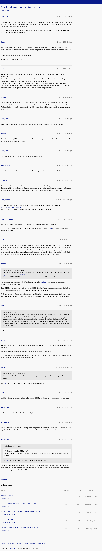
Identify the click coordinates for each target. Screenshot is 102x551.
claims (50, 228)
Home (3, 543)
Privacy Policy (41, 543)
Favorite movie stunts (9, 495)
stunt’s (6, 383)
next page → (5, 479)
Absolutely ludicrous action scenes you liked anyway (20, 527)
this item (43, 282)
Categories (10, 543)
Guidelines (19, 543)
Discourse (12, 548)
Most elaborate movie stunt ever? (20, 6)
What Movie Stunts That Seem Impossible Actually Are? (21, 511)
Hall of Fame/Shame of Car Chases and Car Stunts (19, 503)
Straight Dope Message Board (10, 2)
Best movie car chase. (9, 519)
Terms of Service (29, 543)
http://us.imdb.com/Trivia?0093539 (12, 207)
